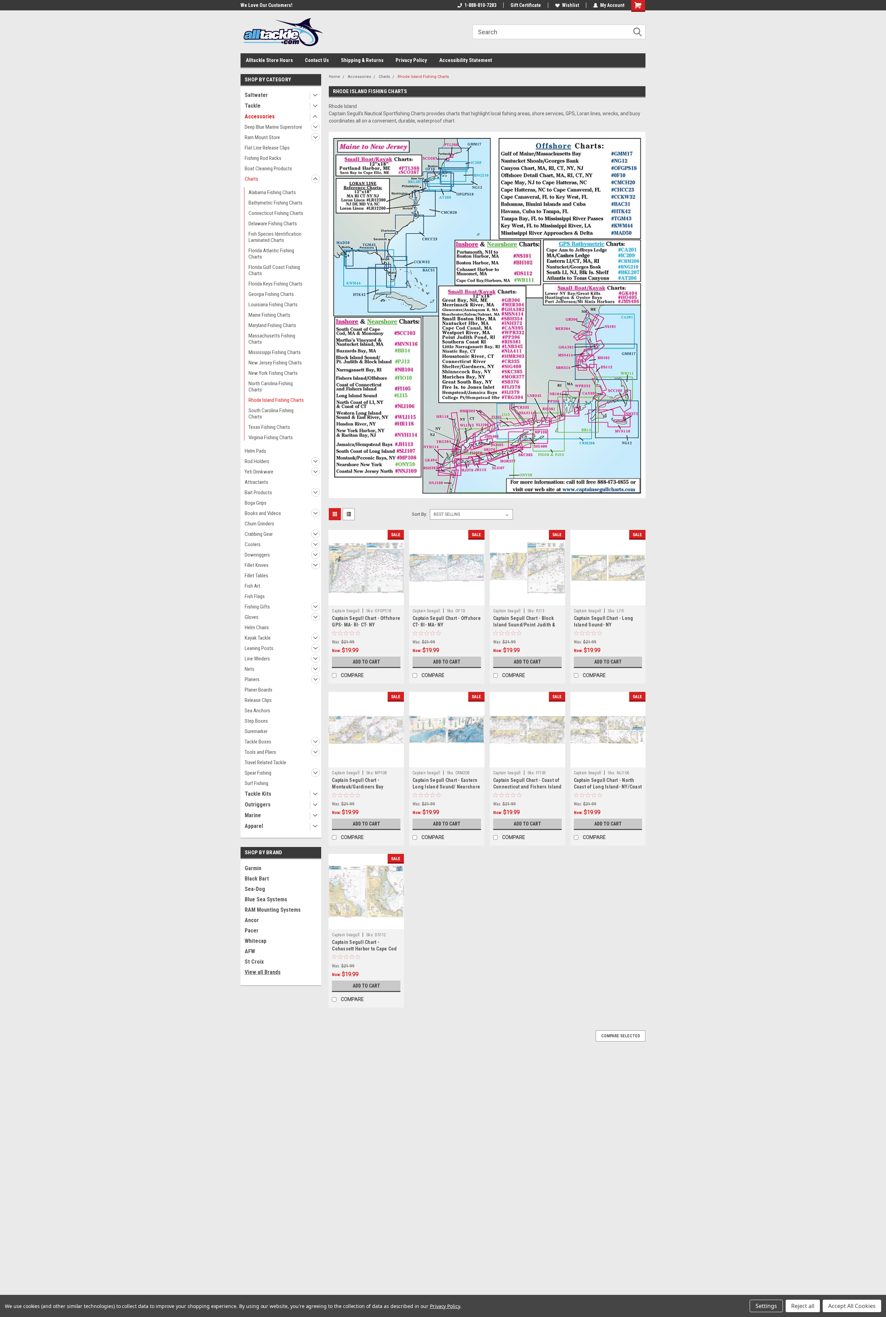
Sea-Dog (255, 889)
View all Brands (263, 972)
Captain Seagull (346, 610)
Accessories (260, 116)
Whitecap (255, 941)
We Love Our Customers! (266, 5)
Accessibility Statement (465, 60)
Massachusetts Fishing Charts (271, 339)
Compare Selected (620, 1036)
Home (334, 76)
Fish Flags (255, 596)
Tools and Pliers (260, 752)
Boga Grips (255, 503)
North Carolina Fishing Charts (270, 386)
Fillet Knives (257, 565)
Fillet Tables (256, 575)
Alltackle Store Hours (269, 60)
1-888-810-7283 (480, 5)
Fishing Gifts (257, 607)
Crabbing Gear (259, 534)
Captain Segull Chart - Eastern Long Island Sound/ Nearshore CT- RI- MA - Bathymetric (446, 786)
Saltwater (256, 95)
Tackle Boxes (258, 742)
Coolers (253, 544)
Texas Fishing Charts (269, 427)
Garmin (253, 868)
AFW (250, 951)
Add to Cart (366, 662)
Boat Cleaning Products (268, 168)
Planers (252, 679)
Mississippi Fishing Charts (274, 352)
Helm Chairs (257, 627)
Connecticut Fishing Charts (275, 213)
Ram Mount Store (262, 137)
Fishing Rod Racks (263, 158)
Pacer (252, 930)
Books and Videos (263, 513)
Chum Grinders (259, 524)
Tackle (253, 105)
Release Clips (258, 700)
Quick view (366, 600)
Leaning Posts (259, 648)
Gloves (252, 617)
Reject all (802, 1306)
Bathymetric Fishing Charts (275, 203)
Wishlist (570, 5)
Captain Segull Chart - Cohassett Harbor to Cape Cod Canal (364, 948)
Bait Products (258, 492)
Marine (253, 815)
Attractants (256, 482)
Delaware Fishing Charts (272, 223)
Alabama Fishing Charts (272, 192)
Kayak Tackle (258, 638)
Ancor (252, 920)
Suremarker (256, 731)
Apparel (254, 826)
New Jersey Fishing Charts (275, 363)
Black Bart (257, 878)
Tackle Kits (258, 794)
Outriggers (258, 804)
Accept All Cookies (852, 1306)
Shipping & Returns (362, 60)
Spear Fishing (258, 773)
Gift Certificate (525, 5)
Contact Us (317, 60)
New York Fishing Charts (273, 373)
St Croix (254, 961)
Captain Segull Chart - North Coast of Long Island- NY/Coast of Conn (608, 786)
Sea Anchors (257, 710)
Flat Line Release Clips (267, 148)
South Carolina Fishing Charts (270, 413)
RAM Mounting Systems (273, 909)
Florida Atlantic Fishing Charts (271, 253)
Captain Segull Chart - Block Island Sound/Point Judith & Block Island (524, 624)
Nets (249, 669)
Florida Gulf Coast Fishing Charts (274, 270)
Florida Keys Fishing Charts (275, 284)
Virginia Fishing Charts (270, 437)
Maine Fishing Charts (269, 315)
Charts (251, 179)
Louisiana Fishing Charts (273, 304)
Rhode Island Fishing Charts (276, 400)
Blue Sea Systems (266, 899)
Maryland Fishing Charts (272, 325)
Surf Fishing (256, 783)
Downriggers (257, 555)
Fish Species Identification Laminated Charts (274, 237)
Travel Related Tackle (265, 762)
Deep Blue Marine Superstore (273, 127)
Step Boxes (256, 721)
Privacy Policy (411, 60)
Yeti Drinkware (259, 472)
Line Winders (257, 659)
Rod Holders (257, 461)
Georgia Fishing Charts (271, 294)
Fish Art (252, 586)
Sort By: (419, 514)
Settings (766, 1306)
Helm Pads (255, 451)
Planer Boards (258, 690)
